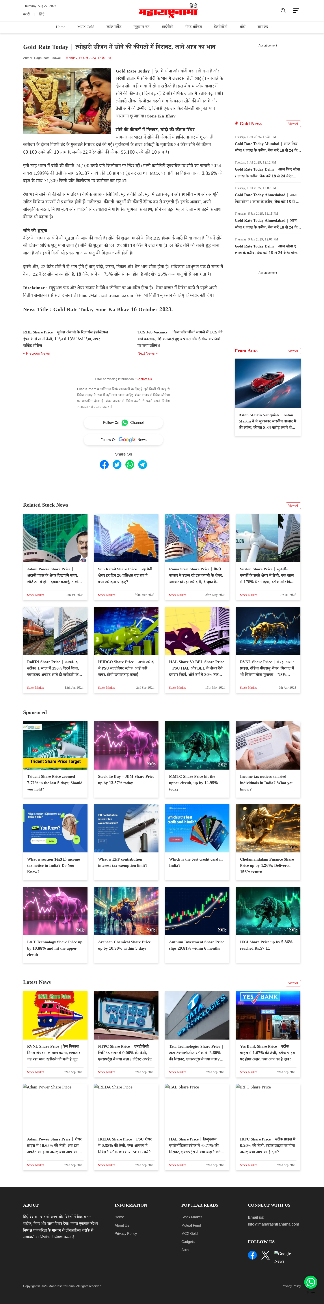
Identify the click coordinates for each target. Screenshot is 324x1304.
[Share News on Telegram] (142, 464)
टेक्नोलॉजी (220, 27)
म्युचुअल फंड (141, 27)
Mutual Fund (191, 1225)
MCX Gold (85, 27)
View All (293, 123)
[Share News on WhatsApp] (129, 464)
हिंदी (41, 15)
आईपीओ (167, 27)
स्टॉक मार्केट (113, 27)
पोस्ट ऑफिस (193, 27)
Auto (185, 1250)
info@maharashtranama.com (273, 1224)
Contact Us (144, 379)
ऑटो (242, 27)
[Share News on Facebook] (104, 464)
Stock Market (191, 1217)
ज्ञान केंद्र (263, 27)
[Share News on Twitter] (117, 464)
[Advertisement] (268, 78)
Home (60, 27)
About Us (122, 1225)
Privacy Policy (126, 1233)
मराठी (26, 15)
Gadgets (188, 1242)
